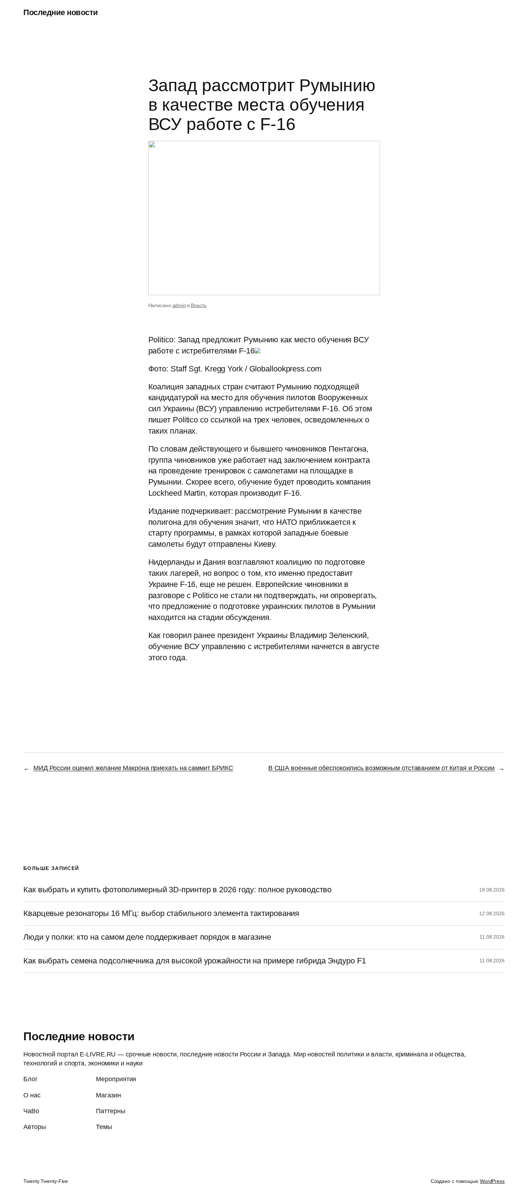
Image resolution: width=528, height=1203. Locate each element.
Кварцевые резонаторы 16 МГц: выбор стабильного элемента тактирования (161, 913)
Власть (199, 305)
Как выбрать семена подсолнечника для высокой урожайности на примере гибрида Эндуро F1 (194, 961)
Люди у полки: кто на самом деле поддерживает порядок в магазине (147, 937)
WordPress (492, 1181)
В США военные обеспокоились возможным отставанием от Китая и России (381, 768)
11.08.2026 (492, 937)
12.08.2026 (492, 913)
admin (179, 305)
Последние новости (60, 12)
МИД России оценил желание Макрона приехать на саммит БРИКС (133, 768)
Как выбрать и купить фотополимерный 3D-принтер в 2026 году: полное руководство (177, 889)
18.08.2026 (492, 890)
